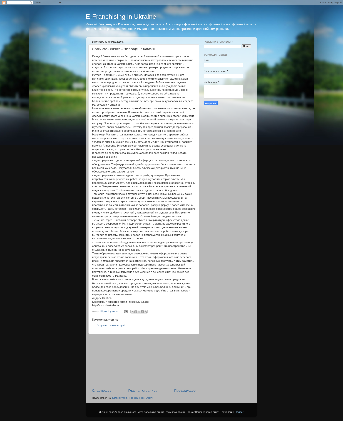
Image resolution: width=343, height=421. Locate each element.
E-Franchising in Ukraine (121, 16)
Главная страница (142, 390)
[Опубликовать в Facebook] (142, 311)
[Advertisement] (144, 361)
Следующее (101, 390)
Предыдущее (185, 390)
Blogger (239, 412)
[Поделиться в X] (139, 311)
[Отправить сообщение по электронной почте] (125, 311)
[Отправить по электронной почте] (132, 311)
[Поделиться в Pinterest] (146, 311)
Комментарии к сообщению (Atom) (132, 397)
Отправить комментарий (111, 325)
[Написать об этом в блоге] (135, 311)
